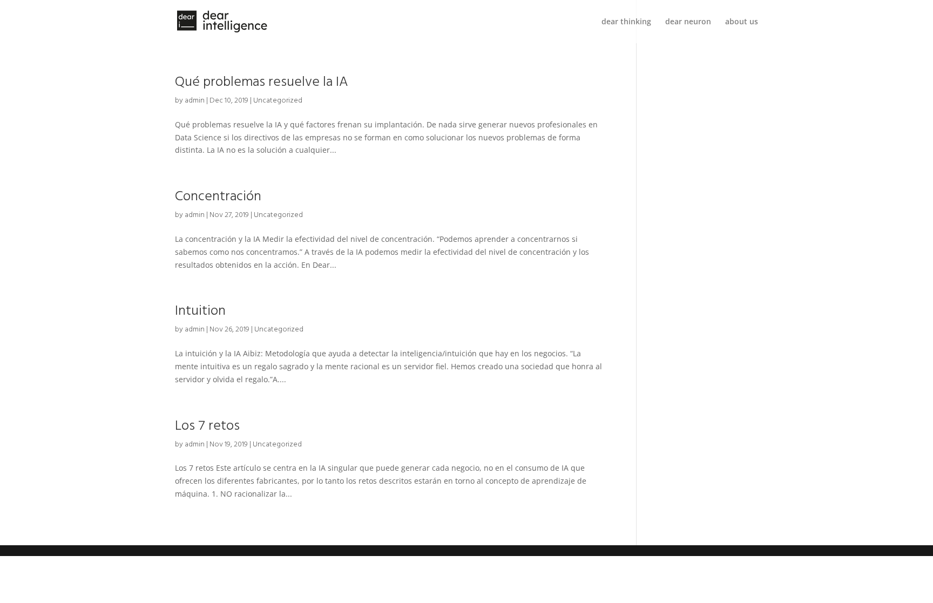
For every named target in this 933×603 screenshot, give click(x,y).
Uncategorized (277, 100)
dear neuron (688, 22)
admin (195, 100)
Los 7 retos (207, 425)
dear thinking (626, 22)
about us (741, 22)
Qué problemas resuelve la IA (261, 81)
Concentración (218, 196)
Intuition (200, 310)
